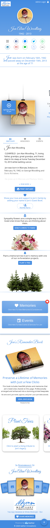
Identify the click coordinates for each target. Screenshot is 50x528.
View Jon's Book (25, 399)
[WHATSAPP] (42, 41)
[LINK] (42, 47)
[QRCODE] (7, 41)
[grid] (25, 106)
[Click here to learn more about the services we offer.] (25, 505)
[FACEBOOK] (16, 41)
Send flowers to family (25, 228)
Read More (25, 184)
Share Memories (26, 517)
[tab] (10, 140)
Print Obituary (26, 189)
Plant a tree (24, 263)
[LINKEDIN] (7, 47)
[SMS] (25, 47)
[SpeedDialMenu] (44, 522)
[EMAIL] (16, 47)
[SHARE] (33, 47)
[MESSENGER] (25, 41)
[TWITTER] (33, 41)
